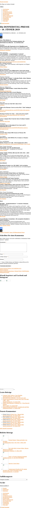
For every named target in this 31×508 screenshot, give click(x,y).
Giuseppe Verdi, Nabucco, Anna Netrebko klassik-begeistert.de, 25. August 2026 (12, 396)
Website (2, 259)
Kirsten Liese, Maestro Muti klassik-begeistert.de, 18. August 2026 (13, 415)
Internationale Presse (20, 232)
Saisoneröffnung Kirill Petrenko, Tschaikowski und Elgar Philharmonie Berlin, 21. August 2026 (16, 407)
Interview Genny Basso (14, 463)
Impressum (5, 490)
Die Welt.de (2, 160)
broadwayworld (3, 134)
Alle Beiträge (6, 9)
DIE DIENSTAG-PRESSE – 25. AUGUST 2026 (14, 398)
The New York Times (5, 121)
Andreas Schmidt (4, 232)
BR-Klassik (2, 100)
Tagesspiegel (3, 74)
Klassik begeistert (4, 1)
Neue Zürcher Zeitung (5, 225)
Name (2, 254)
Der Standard (3, 169)
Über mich (5, 21)
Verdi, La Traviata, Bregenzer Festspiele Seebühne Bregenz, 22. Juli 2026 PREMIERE (15, 457)
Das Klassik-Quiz (7, 17)
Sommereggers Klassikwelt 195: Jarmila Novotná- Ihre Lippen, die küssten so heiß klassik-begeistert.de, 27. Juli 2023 (15, 470)
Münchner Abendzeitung (5, 91)
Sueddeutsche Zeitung (5, 183)
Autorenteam (6, 19)
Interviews (5, 10)
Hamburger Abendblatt (5, 50)
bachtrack (2, 105)
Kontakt (5, 488)
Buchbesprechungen (7, 13)
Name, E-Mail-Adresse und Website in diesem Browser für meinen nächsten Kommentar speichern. (14, 262)
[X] (15, 37)
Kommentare (6, 18)
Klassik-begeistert (4, 84)
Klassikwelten (6, 14)
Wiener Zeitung (3, 66)
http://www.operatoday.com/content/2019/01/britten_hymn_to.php (15, 144)
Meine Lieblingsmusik (8, 15)
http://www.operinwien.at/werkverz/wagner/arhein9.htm (13, 61)
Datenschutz (6, 489)
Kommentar (3, 242)
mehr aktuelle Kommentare (6, 428)
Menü (2, 6)
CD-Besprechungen (7, 11)
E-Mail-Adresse (4, 256)
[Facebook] (15, 35)
